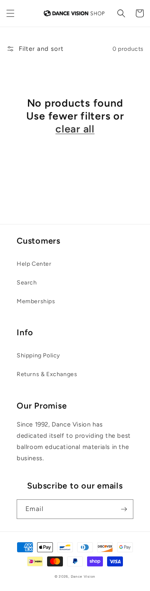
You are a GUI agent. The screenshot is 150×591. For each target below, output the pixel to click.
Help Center (34, 263)
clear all (75, 128)
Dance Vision (83, 576)
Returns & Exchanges (47, 374)
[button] (10, 13)
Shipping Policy (38, 355)
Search (27, 282)
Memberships (36, 301)
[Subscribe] (124, 509)
